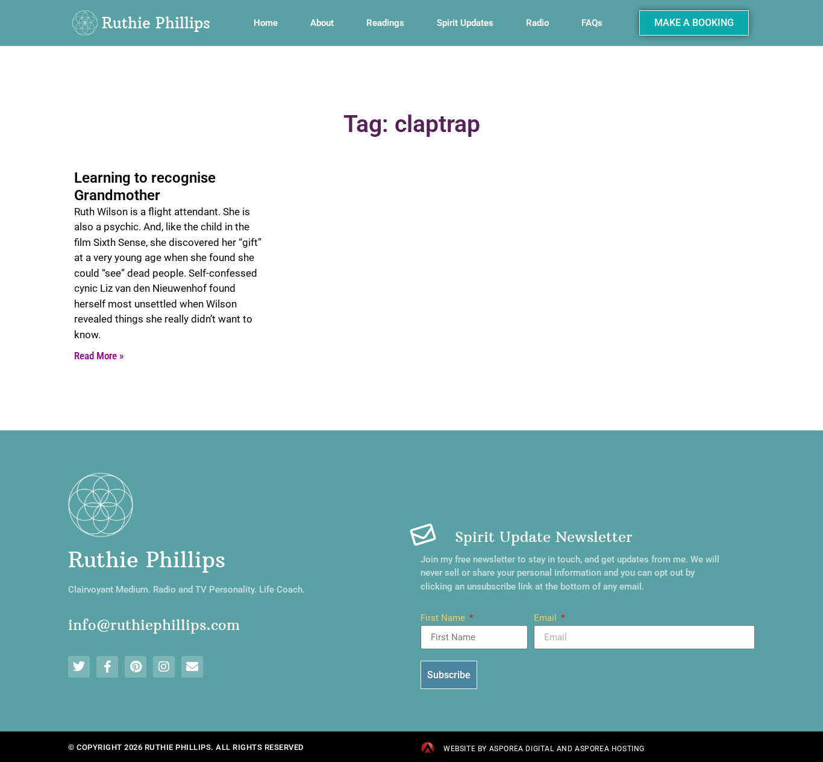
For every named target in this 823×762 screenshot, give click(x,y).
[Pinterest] (135, 667)
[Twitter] (79, 667)
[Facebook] (107, 667)
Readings (385, 22)
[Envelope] (192, 667)
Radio (537, 22)
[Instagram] (164, 667)
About (322, 22)
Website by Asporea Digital (498, 749)
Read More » (99, 356)
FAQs (591, 22)
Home (266, 22)
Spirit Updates (465, 22)
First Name (444, 618)
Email (546, 618)
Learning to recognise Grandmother (145, 186)
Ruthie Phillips (156, 23)
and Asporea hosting (601, 749)
